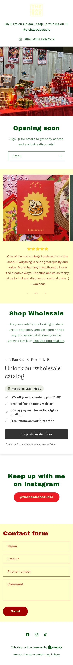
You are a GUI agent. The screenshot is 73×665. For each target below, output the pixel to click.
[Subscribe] (60, 156)
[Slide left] (27, 293)
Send (15, 611)
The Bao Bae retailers (48, 340)
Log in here (53, 654)
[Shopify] (55, 647)
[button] (37, 38)
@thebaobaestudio (36, 497)
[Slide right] (45, 293)
